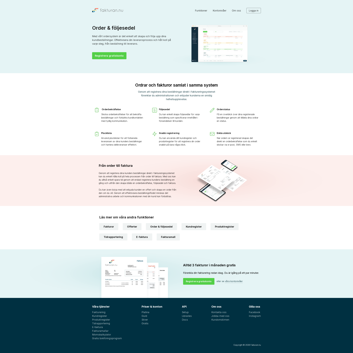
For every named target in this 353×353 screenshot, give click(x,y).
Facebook (254, 312)
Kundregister (194, 226)
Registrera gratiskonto (109, 55)
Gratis (145, 323)
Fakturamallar (100, 330)
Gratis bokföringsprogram (107, 338)
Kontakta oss (218, 312)
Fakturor (109, 226)
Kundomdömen (220, 319)
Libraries (187, 315)
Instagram (255, 315)
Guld (144, 315)
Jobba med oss (220, 315)
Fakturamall (168, 237)
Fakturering (98, 312)
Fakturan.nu (256, 345)
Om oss (236, 10)
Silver (145, 319)
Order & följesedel (161, 226)
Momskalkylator (101, 334)
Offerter (132, 226)
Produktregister (224, 226)
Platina (145, 312)
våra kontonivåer (234, 281)
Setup (185, 312)
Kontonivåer (219, 10)
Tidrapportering (113, 237)
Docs (185, 319)
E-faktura (142, 237)
